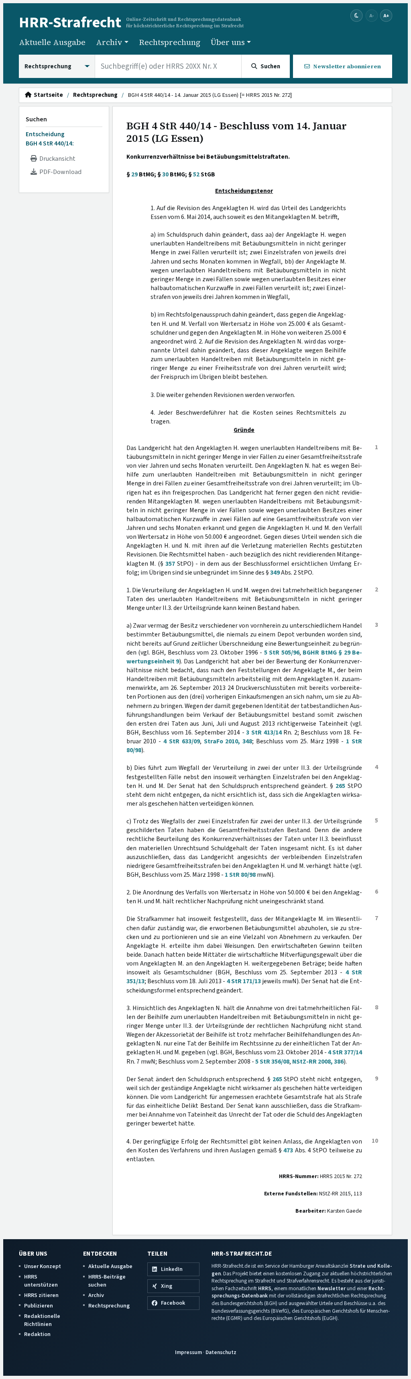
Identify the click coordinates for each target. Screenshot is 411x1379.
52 (196, 174)
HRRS (264, 1288)
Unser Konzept (42, 1266)
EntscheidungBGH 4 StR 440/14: (50, 138)
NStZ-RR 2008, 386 (318, 1061)
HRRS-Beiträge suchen (107, 1281)
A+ (386, 15)
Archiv (96, 1295)
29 (134, 174)
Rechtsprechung (169, 42)
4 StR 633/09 (181, 741)
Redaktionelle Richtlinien (42, 1320)
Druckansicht (56, 158)
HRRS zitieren (41, 1295)
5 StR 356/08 (272, 1061)
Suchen (36, 119)
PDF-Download (59, 172)
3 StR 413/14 (263, 732)
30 (165, 174)
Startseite (47, 95)
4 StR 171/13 (244, 981)
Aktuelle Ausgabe (52, 42)
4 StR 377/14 (345, 1052)
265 (340, 786)
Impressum (188, 1352)
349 (275, 572)
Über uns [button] (228, 42)
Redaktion (37, 1334)
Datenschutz (221, 1352)
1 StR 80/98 (240, 874)
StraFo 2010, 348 (228, 741)
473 (288, 1150)
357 (170, 563)
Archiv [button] (109, 42)
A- (371, 15)
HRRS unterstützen (41, 1281)
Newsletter (331, 1288)
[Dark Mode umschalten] (356, 16)
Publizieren (38, 1305)
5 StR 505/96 (281, 652)
